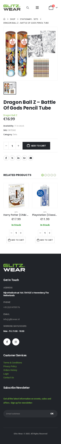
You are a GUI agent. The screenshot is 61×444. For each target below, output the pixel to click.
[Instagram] (15, 341)
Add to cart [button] (17, 240)
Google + (24, 158)
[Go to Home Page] (4, 19)
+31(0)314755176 (11, 307)
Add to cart (38, 145)
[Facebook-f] (7, 341)
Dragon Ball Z (10, 115)
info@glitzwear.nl (11, 319)
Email (30, 158)
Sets (15, 134)
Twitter (12, 158)
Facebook (6, 158)
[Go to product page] (16, 195)
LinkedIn (18, 158)
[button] (27, 7)
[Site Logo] (12, 8)
